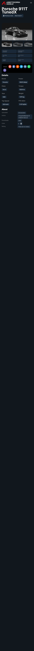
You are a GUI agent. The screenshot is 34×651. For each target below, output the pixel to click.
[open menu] (31, 2)
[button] (7, 44)
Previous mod (8, 15)
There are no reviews (23, 126)
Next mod (18, 15)
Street (4, 89)
